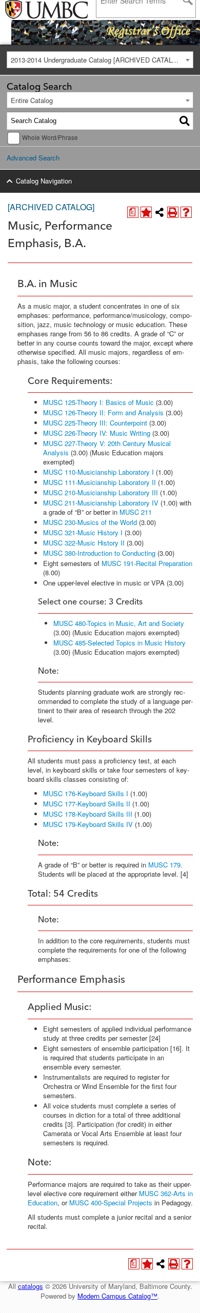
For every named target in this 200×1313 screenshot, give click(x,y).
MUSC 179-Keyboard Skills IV (88, 824)
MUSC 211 (135, 512)
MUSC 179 (164, 865)
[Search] (184, 121)
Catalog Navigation (44, 181)
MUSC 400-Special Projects (110, 1202)
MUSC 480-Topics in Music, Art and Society (118, 623)
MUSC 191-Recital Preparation (147, 563)
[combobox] (100, 59)
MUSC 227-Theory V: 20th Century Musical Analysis (107, 447)
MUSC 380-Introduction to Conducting (99, 553)
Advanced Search (33, 158)
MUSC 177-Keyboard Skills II (86, 804)
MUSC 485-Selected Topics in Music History (119, 643)
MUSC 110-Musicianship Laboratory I (98, 472)
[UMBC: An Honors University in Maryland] (32, 10)
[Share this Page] (159, 212)
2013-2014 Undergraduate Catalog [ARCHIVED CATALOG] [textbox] (97, 60)
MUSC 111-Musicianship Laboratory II (99, 482)
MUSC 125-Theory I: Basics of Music (98, 402)
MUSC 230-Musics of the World (90, 522)
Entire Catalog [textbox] (32, 100)
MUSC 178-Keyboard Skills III (87, 814)
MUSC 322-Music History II (84, 543)
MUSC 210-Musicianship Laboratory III (100, 492)
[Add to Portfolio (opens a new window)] (146, 212)
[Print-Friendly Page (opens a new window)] (172, 212)
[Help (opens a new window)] (186, 212)
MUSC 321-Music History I (83, 532)
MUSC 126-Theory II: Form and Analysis (103, 412)
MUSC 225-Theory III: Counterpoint (95, 423)
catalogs (30, 1286)
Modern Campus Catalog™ (117, 1296)
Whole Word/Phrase (50, 137)
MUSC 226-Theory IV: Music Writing (96, 433)
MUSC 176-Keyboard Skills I (85, 793)
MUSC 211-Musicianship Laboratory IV (100, 503)
